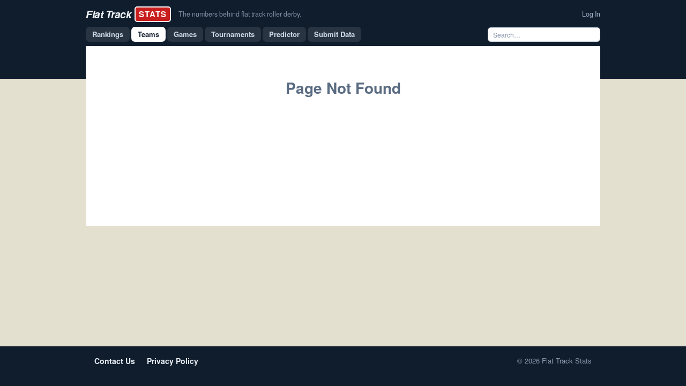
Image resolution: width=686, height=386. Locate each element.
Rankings (107, 34)
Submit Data (334, 34)
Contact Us (114, 360)
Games (185, 34)
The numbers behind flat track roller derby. (239, 14)
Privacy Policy (172, 360)
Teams (148, 34)
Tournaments (233, 34)
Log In (591, 14)
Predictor (284, 34)
